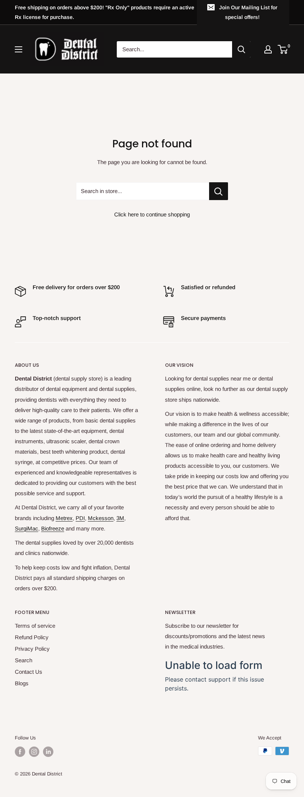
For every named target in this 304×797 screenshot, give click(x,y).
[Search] (241, 49)
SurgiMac (26, 528)
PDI (80, 518)
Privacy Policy (32, 649)
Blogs (22, 683)
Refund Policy (32, 637)
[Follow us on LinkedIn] (48, 752)
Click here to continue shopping (152, 214)
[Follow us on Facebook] (20, 752)
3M (120, 518)
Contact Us (28, 672)
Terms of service (35, 626)
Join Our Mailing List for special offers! (248, 12)
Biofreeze (52, 528)
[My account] (268, 49)
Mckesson (100, 518)
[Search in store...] (218, 191)
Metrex (64, 518)
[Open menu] (18, 49)
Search (23, 660)
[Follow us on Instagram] (34, 752)
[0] (283, 49)
